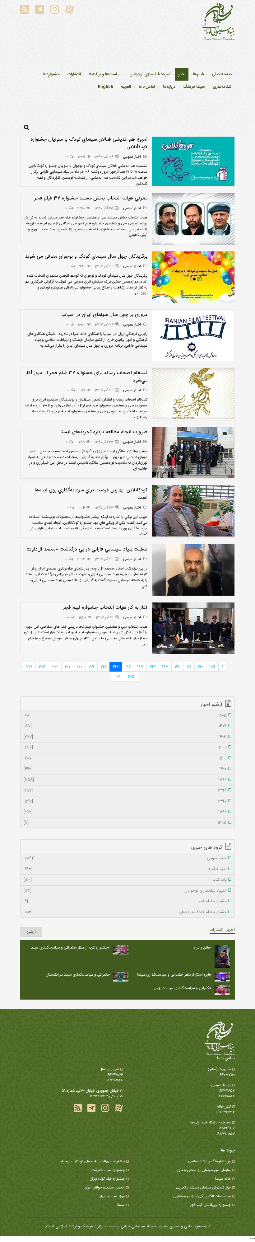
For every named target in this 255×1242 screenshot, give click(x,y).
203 (42, 666)
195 (140, 666)
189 (212, 666)
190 (200, 666)
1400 (125, 769)
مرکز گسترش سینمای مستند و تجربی (203, 1187)
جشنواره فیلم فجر (125, 901)
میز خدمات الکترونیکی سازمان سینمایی (202, 1196)
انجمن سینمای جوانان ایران (104, 1187)
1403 (125, 737)
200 (79, 666)
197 (116, 666)
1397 (125, 802)
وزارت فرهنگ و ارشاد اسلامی (209, 1161)
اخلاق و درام (202, 947)
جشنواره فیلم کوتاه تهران (107, 1179)
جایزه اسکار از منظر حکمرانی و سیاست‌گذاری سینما (174, 975)
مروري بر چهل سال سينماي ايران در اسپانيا (104, 315)
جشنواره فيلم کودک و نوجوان (125, 912)
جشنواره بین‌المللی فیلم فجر (210, 1205)
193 (165, 666)
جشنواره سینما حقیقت (108, 1170)
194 (153, 666)
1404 (125, 726)
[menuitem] (181, 74)
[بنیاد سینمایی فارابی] (218, 22)
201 (67, 666)
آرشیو (31, 932)
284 (118, 676)
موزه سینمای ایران (112, 1196)
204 (29, 666)
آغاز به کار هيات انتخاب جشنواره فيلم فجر (105, 607)
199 (91, 666)
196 (128, 666)
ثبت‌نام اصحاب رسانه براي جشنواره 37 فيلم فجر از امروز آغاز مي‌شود (86, 377)
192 (177, 666)
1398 (125, 791)
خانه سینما (223, 1179)
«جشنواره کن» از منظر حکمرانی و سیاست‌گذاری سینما (70, 947)
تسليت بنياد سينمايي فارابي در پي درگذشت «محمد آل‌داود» (86, 549)
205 (131, 676)
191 (189, 666)
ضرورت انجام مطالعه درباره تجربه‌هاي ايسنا (103, 432)
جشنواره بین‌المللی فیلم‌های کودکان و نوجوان (92, 1161)
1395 (125, 823)
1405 (125, 716)
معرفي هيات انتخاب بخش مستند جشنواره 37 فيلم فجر (91, 198)
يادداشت (125, 880)
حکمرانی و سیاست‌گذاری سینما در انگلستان (78, 975)
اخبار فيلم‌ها (125, 869)
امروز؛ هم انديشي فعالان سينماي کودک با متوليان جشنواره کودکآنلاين (89, 143)
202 (55, 666)
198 (104, 666)
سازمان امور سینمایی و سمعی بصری (204, 1170)
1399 (125, 780)
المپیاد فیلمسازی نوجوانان (125, 891)
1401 (125, 759)
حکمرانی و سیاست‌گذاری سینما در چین (182, 988)
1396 (125, 812)
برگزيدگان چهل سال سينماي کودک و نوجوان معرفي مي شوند (86, 256)
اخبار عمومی (132, 157)
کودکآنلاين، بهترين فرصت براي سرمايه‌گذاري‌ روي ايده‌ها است (91, 494)
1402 (125, 748)
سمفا (121, 1205)
